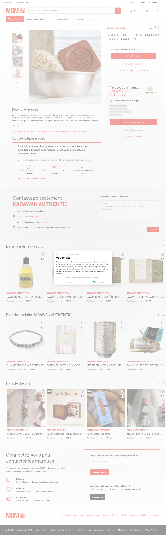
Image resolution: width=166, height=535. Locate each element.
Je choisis (68, 282)
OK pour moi (97, 282)
